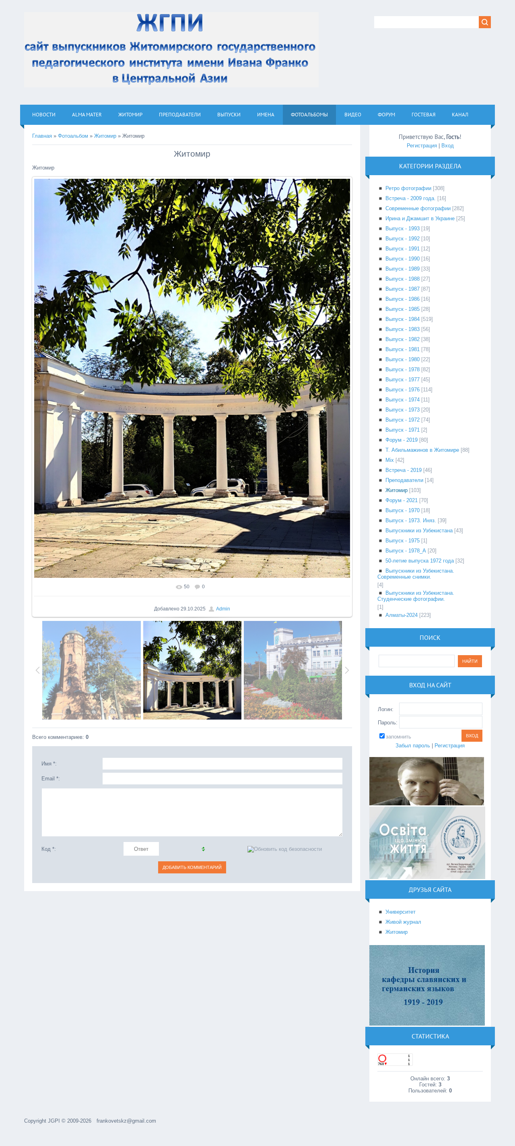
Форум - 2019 (401, 440)
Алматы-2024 (401, 615)
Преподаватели (404, 480)
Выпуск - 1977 (402, 379)
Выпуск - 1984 (402, 319)
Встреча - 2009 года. (410, 198)
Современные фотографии (418, 208)
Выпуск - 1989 (402, 269)
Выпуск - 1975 (402, 541)
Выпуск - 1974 (402, 400)
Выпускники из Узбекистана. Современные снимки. (415, 574)
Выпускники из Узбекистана (419, 530)
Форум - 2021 (401, 500)
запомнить (398, 737)
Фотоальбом (73, 136)
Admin (223, 609)
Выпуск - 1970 (402, 510)
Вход (447, 146)
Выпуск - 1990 (402, 259)
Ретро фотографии (408, 188)
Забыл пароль (413, 746)
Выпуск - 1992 (402, 239)
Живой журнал (403, 922)
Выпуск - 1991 (402, 249)
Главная (42, 136)
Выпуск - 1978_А (405, 551)
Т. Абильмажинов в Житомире (422, 450)
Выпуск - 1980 (402, 359)
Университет (400, 912)
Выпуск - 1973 (402, 410)
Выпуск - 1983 (402, 329)
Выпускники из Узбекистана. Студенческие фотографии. (415, 596)
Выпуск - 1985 (402, 309)
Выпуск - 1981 (402, 349)
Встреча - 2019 (403, 470)
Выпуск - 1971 (402, 430)
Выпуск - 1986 (402, 299)
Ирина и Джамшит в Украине (420, 218)
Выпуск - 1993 (402, 228)
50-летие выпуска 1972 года (419, 561)
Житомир (105, 136)
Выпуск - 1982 (402, 339)
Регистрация (422, 146)
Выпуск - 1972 (402, 420)
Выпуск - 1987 (402, 289)
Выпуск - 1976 (402, 390)
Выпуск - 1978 (402, 369)
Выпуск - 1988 (402, 279)
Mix (389, 460)
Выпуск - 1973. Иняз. (410, 520)
